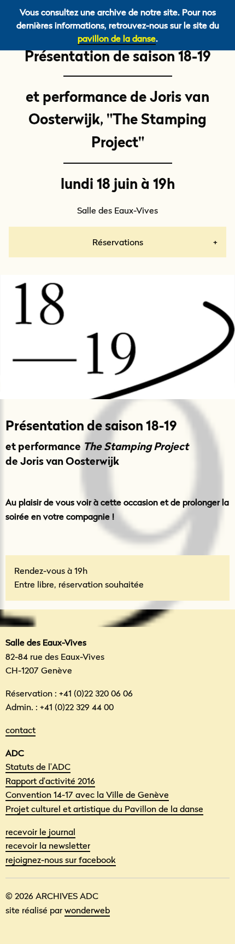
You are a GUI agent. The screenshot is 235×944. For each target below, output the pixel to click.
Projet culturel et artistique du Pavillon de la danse (104, 808)
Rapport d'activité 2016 (50, 780)
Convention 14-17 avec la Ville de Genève (87, 794)
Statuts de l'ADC (37, 766)
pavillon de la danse (117, 38)
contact (20, 729)
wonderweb (87, 910)
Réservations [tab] (117, 242)
